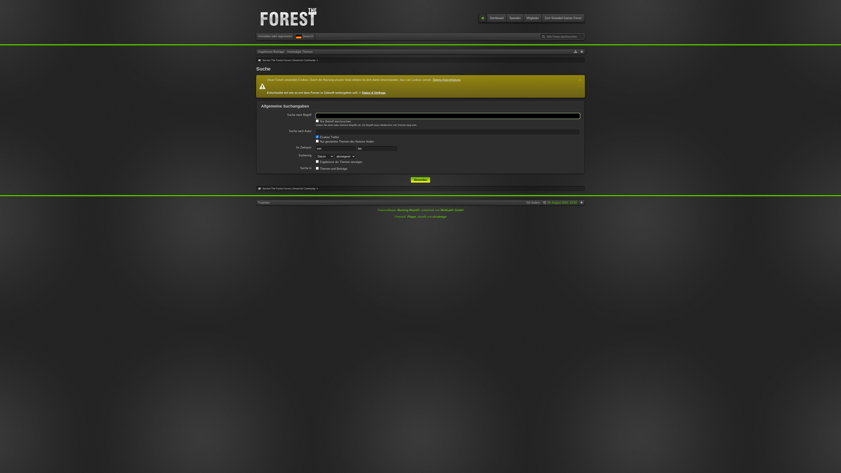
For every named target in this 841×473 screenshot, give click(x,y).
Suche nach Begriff (299, 114)
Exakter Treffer (329, 137)
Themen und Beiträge (333, 168)
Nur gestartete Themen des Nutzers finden (346, 141)
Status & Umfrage (373, 92)
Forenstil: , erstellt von (421, 216)
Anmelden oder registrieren (275, 36)
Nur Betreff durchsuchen (335, 121)
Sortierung (305, 155)
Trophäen (264, 202)
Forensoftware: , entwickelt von (420, 210)
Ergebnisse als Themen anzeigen (340, 162)
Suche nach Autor (300, 131)
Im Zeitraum (303, 147)
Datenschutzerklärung (446, 79)
